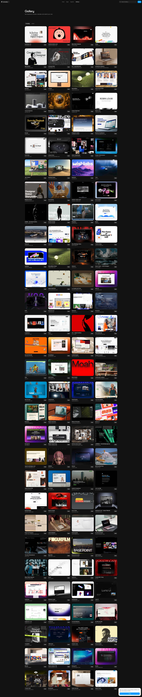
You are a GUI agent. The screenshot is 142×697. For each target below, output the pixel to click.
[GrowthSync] (59, 347)
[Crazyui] (59, 81)
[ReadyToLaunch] (106, 347)
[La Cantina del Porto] (83, 280)
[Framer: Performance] (106, 147)
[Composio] (59, 614)
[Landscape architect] (106, 369)
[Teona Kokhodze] (36, 103)
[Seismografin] (83, 525)
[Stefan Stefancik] (59, 280)
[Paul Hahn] (36, 147)
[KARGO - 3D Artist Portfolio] (36, 214)
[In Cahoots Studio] (106, 525)
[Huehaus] (36, 258)
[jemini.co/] (106, 414)
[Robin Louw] (106, 103)
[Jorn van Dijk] (106, 480)
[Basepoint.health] (83, 547)
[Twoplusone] (59, 392)
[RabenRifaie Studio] (59, 258)
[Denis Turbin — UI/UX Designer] (106, 258)
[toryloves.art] (59, 303)
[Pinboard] (36, 236)
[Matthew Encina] (36, 192)
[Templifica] (36, 636)
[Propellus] (106, 303)
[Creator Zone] (83, 636)
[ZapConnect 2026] (106, 81)
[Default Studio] (36, 503)
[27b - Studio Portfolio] (83, 325)
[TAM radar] (59, 636)
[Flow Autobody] (106, 325)
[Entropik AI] (36, 436)
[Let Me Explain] (83, 347)
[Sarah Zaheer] (59, 125)
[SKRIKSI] (59, 458)
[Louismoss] (36, 325)
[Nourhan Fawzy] (59, 169)
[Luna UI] (106, 591)
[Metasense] (59, 103)
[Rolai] (36, 280)
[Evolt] (59, 325)
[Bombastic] (59, 680)
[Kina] (36, 369)
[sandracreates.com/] (59, 36)
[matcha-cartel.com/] (83, 192)
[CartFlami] (36, 591)
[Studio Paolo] (106, 680)
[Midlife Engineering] (59, 436)
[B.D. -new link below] (83, 58)
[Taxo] (106, 169)
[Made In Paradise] (83, 414)
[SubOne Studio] (59, 503)
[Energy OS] (83, 658)
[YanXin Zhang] (106, 236)
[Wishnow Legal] (59, 591)
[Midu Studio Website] (83, 36)
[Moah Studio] (83, 369)
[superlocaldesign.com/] (36, 458)
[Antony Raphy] (106, 636)
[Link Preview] (106, 547)
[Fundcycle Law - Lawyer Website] (106, 503)
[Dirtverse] (83, 303)
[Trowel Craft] (36, 680)
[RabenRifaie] (83, 81)
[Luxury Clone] (59, 147)
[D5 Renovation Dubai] (83, 436)
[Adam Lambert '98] (59, 658)
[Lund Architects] (59, 525)
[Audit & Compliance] (83, 480)
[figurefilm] (59, 547)
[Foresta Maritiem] (83, 614)
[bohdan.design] (59, 214)
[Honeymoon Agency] (106, 58)
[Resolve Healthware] (106, 125)
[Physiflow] (83, 214)
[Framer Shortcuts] (83, 103)
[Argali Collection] (59, 414)
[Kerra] (59, 569)
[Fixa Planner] (59, 192)
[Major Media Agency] (36, 569)
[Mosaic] (36, 658)
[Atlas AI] (106, 280)
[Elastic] (106, 658)
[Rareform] (36, 414)
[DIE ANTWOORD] (36, 347)
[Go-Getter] (59, 480)
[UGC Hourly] (59, 369)
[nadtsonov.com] (36, 614)
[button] (45, 45)
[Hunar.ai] (59, 236)
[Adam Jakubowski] (83, 147)
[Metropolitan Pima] (106, 458)
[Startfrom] (83, 569)
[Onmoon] (83, 258)
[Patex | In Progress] (36, 525)
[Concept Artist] (59, 58)
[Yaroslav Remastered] (36, 547)
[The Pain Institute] (106, 392)
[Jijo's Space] (36, 169)
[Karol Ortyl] (83, 503)
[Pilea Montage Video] (83, 236)
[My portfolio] (36, 58)
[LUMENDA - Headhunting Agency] (106, 436)
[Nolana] (83, 458)
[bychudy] (36, 81)
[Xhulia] (106, 36)
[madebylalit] (83, 591)
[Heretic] (36, 125)
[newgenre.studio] (83, 125)
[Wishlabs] (83, 169)
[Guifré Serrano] (83, 680)
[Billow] (106, 214)
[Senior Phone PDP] (36, 480)
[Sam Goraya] (36, 392)
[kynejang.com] (36, 36)
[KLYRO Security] (106, 614)
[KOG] (36, 303)
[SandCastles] (83, 392)
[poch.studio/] (106, 192)
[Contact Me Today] (106, 569)
